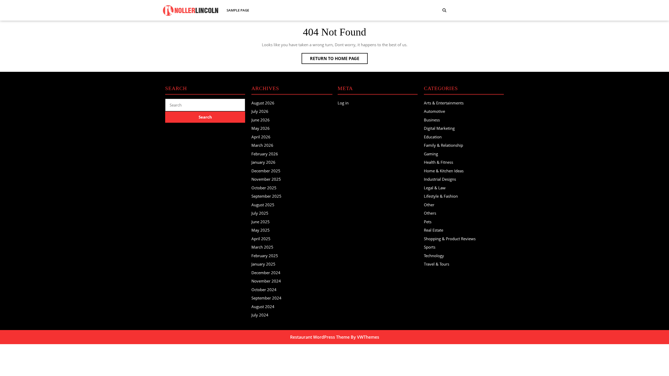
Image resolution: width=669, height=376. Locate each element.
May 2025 (260, 230)
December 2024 (265, 272)
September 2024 (266, 298)
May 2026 (260, 128)
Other (429, 204)
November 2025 (266, 179)
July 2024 (259, 315)
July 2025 (259, 213)
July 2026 (259, 111)
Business (432, 119)
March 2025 (262, 247)
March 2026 (262, 145)
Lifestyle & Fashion (441, 196)
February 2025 (264, 255)
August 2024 (262, 306)
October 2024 (263, 289)
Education (433, 136)
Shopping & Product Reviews (450, 238)
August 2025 (262, 204)
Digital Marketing (439, 128)
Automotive (434, 111)
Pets (427, 221)
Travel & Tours (436, 264)
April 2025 (260, 238)
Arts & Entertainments (444, 102)
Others (430, 213)
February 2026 (264, 153)
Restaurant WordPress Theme (320, 337)
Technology (434, 255)
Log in (343, 102)
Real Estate (433, 230)
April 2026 (260, 136)
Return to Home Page (339, 59)
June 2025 (260, 221)
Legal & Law (435, 187)
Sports (429, 247)
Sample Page (238, 10)
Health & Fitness (438, 162)
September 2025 (266, 196)
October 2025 (263, 187)
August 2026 (262, 102)
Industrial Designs (440, 179)
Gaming (431, 153)
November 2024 (266, 281)
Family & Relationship (443, 145)
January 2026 (263, 162)
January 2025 (263, 264)
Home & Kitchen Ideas (444, 170)
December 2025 (265, 170)
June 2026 (260, 119)
